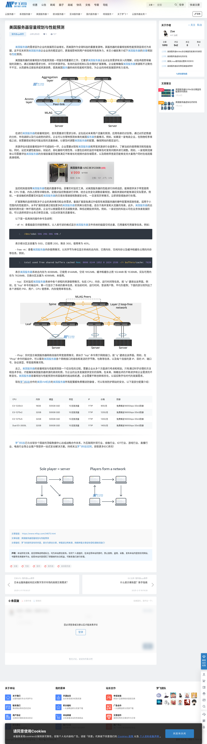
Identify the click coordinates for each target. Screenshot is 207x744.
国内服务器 (91, 14)
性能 (14, 54)
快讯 (79, 4)
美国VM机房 (44, 381)
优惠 (35, 4)
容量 (145, 50)
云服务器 (9, 14)
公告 (43, 4)
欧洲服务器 (58, 14)
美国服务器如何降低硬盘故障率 (177, 66)
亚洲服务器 (75, 14)
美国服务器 (41, 14)
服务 (65, 67)
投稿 (198, 14)
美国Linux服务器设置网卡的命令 (178, 61)
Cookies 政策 (125, 736)
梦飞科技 (25, 381)
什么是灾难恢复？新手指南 (133, 582)
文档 (87, 4)
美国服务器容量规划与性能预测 (35, 538)
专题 (96, 4)
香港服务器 (25, 14)
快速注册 (195, 4)
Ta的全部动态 (181, 74)
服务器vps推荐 (18, 34)
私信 (199, 25)
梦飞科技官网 (84, 446)
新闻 (52, 4)
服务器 (90, 136)
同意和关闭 (179, 733)
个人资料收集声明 (149, 736)
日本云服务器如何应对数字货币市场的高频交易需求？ (41, 582)
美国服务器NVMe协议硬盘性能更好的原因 (182, 51)
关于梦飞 (121, 14)
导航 (105, 4)
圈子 (61, 4)
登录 (181, 4)
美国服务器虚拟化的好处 (174, 56)
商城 (70, 4)
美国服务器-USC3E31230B (85, 167)
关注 (192, 25)
